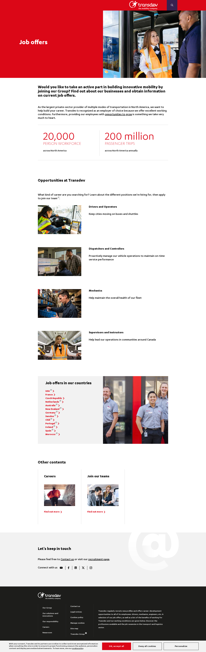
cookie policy (77, 649)
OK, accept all (116, 646)
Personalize (181, 646)
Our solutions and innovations (50, 614)
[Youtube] (61, 568)
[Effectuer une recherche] (172, 5)
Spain (48, 431)
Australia (50, 405)
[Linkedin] (75, 568)
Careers (46, 627)
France (49, 395)
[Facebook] (68, 568)
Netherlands (52, 402)
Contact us (67, 559)
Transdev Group (77, 634)
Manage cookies (77, 623)
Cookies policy (76, 618)
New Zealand (52, 409)
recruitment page (98, 559)
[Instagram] (90, 568)
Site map (74, 629)
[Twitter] (83, 568)
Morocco (50, 434)
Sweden (49, 416)
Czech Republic (53, 398)
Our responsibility (50, 622)
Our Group (47, 608)
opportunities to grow (118, 114)
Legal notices (76, 612)
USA (47, 391)
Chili (47, 420)
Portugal (50, 423)
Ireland (49, 427)
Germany (50, 413)
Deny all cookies (147, 646)
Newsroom (47, 633)
